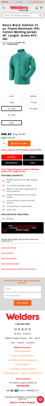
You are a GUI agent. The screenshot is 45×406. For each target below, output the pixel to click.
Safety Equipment (11, 373)
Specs (32, 157)
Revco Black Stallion (9, 258)
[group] (22, 67)
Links (13, 342)
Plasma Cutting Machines (22, 355)
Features (11, 157)
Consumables (11, 163)
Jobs (31, 338)
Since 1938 (23, 10)
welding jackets (24, 228)
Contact (20, 342)
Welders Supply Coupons (16, 338)
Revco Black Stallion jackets (25, 226)
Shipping (31, 402)
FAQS (32, 163)
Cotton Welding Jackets (10, 263)
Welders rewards (29, 149)
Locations (30, 342)
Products (27, 333)
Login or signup (7, 149)
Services (17, 333)
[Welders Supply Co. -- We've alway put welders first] (22, 316)
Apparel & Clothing (8, 248)
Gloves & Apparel (22, 364)
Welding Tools (36, 373)
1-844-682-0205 (22, 324)
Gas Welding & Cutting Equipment (22, 360)
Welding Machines (22, 351)
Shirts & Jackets (7, 253)
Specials (24, 373)
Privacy (22, 402)
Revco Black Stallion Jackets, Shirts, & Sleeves (18, 269)
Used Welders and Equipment (23, 369)
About (37, 338)
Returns (13, 402)
